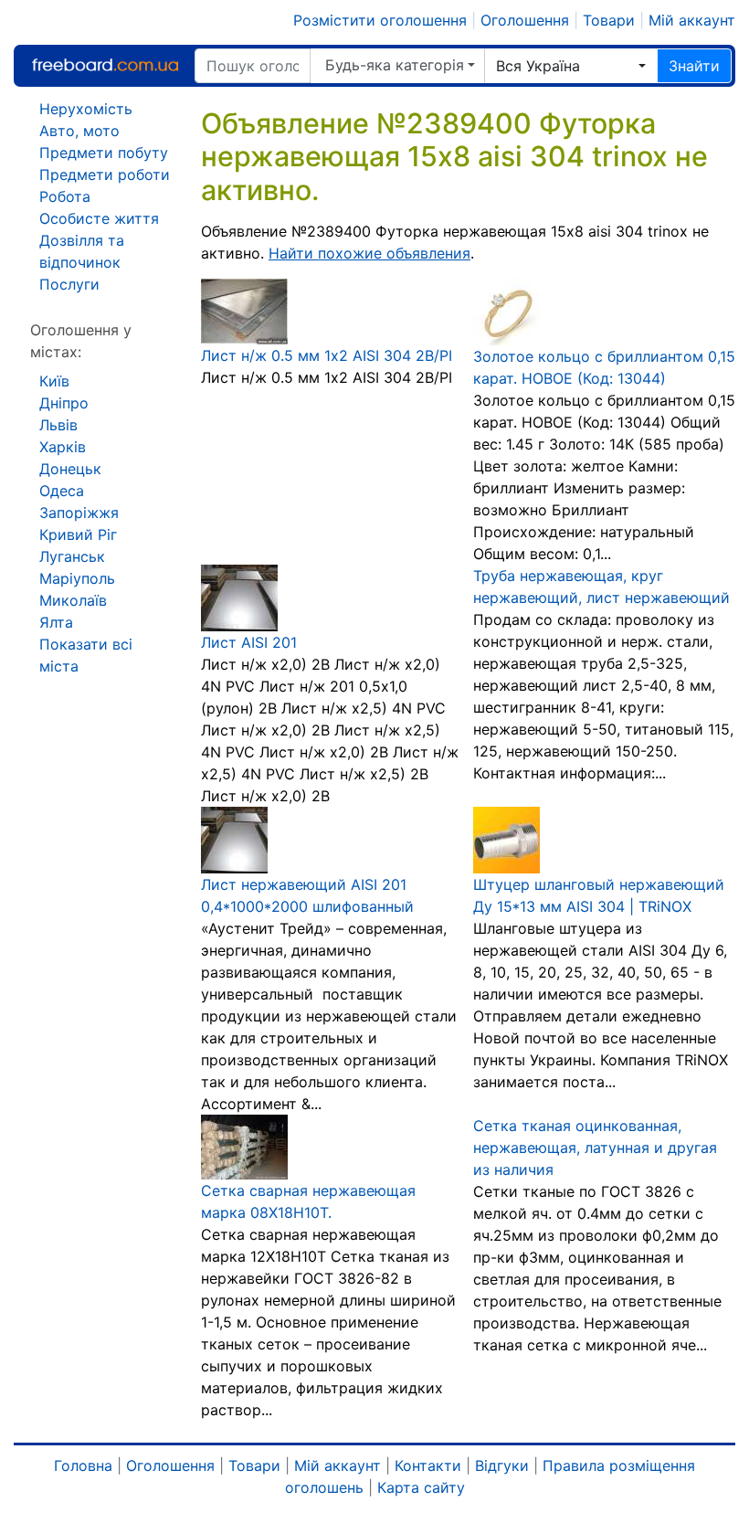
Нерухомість (85, 109)
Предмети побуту (103, 152)
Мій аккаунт (692, 20)
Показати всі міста (85, 655)
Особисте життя (99, 218)
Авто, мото (79, 131)
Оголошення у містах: (81, 341)
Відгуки (502, 1465)
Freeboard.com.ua (105, 65)
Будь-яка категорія (394, 65)
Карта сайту (421, 1487)
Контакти (428, 1465)
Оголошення (524, 20)
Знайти (694, 66)
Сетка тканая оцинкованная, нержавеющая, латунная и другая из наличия (595, 1147)
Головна (83, 1465)
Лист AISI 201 (249, 642)
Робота (64, 196)
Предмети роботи (104, 174)
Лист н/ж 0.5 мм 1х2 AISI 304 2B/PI (326, 355)
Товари (609, 20)
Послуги (69, 284)
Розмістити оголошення (380, 20)
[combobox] (571, 65)
